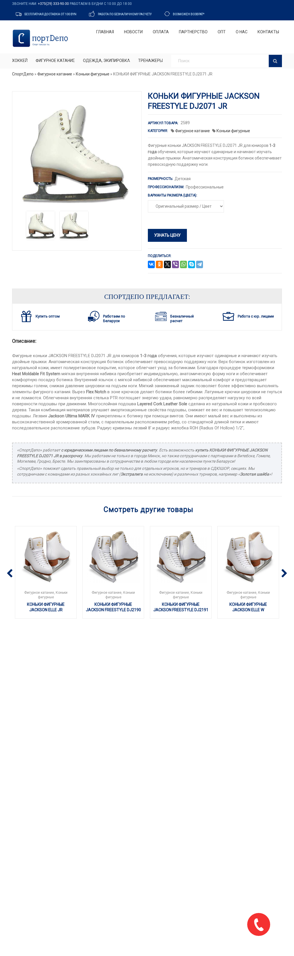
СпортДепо (23, 74)
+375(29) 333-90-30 (53, 4)
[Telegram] (199, 265)
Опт (222, 32)
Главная (105, 32)
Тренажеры (150, 60)
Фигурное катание (55, 60)
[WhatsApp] (183, 265)
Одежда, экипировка (106, 60)
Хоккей (20, 60)
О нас (241, 32)
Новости (133, 32)
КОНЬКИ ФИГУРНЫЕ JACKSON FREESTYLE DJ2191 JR (180, 610)
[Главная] (41, 38)
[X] (167, 265)
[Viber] (175, 265)
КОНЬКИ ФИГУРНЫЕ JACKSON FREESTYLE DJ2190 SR (113, 610)
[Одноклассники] (159, 265)
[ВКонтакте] (151, 265)
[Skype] (191, 265)
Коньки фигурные (92, 74)
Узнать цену (167, 235)
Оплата (161, 32)
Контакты (268, 32)
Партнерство (193, 32)
